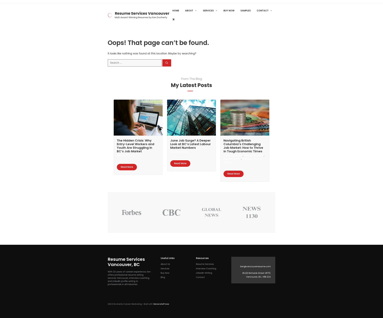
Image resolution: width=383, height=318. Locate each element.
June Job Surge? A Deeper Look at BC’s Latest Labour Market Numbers (190, 144)
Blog (163, 277)
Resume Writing (125, 155)
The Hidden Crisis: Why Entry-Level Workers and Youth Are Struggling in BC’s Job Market (135, 145)
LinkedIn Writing (204, 272)
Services (208, 10)
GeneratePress (161, 304)
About (189, 10)
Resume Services (205, 264)
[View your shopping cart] (173, 19)
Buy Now (229, 10)
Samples (245, 10)
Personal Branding (254, 155)
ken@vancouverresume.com (255, 266)
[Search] (166, 63)
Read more (127, 167)
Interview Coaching (206, 268)
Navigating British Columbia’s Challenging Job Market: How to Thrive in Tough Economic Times (243, 145)
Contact (263, 10)
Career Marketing (233, 155)
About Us (165, 264)
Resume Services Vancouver (142, 13)
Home (175, 10)
